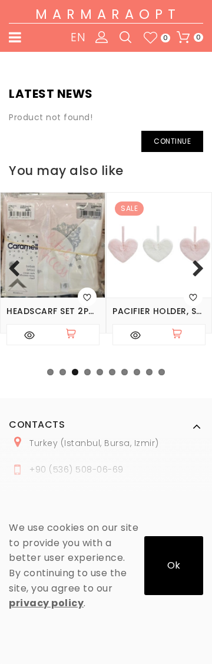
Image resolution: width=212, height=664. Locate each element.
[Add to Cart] (76, 335)
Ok (173, 565)
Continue (172, 141)
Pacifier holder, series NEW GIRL (159, 311)
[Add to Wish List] (87, 297)
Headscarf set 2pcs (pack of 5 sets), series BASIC (53, 311)
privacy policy (46, 603)
